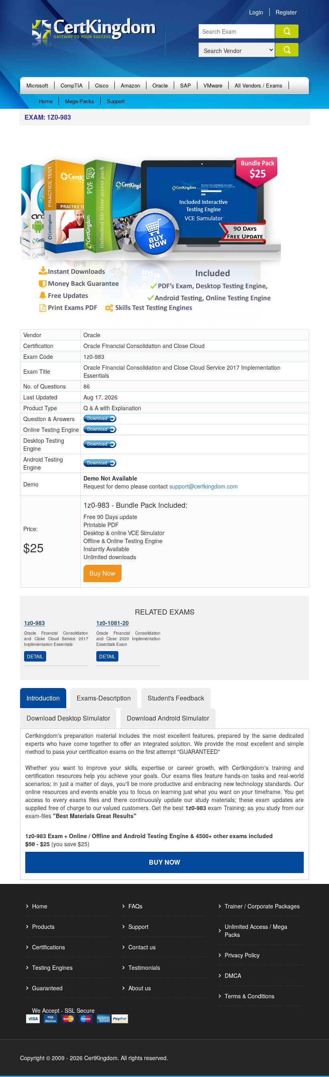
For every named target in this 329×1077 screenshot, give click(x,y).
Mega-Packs (79, 101)
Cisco (101, 85)
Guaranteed (47, 988)
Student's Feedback (176, 697)
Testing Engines (52, 967)
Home (46, 101)
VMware (212, 85)
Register (286, 12)
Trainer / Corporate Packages (262, 906)
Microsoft (37, 85)
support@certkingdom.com (203, 486)
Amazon (130, 85)
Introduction (43, 697)
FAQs (135, 906)
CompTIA (72, 85)
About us (139, 988)
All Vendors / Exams (258, 85)
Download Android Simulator (168, 718)
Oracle (160, 85)
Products (43, 926)
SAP (185, 85)
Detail (35, 656)
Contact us (142, 947)
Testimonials (144, 967)
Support (116, 101)
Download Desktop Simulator (68, 718)
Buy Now (102, 573)
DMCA (233, 975)
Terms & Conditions (249, 996)
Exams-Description (104, 697)
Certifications (48, 947)
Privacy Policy (242, 955)
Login (256, 12)
